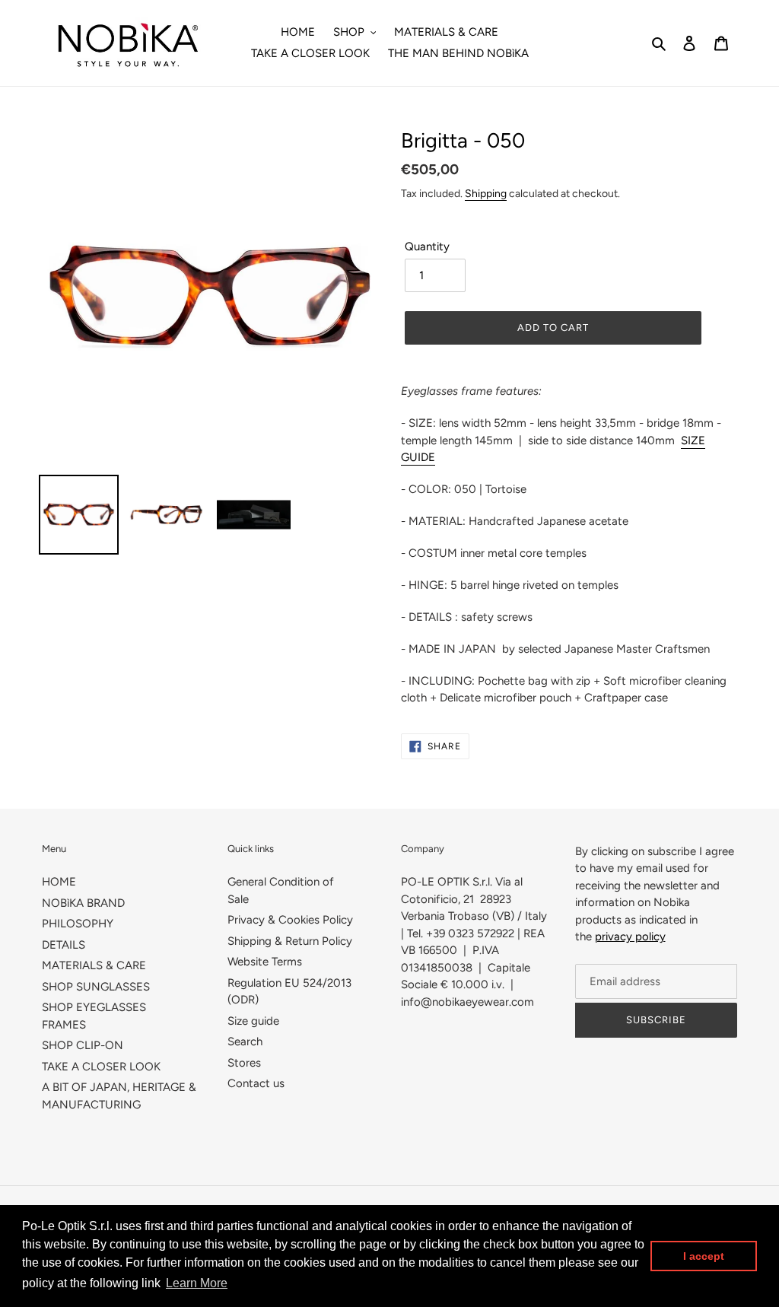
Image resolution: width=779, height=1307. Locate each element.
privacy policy (630, 936)
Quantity (427, 246)
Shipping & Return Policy (289, 941)
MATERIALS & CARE (94, 965)
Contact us (256, 1083)
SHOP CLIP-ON (82, 1045)
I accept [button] (703, 1256)
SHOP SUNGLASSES (96, 987)
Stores (244, 1063)
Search (244, 1041)
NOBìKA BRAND (83, 903)
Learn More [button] (196, 1283)
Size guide (253, 1021)
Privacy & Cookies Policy (290, 920)
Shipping (486, 193)
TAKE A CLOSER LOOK (101, 1066)
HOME (59, 882)
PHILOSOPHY (77, 923)
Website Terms (264, 961)
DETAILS (63, 945)
